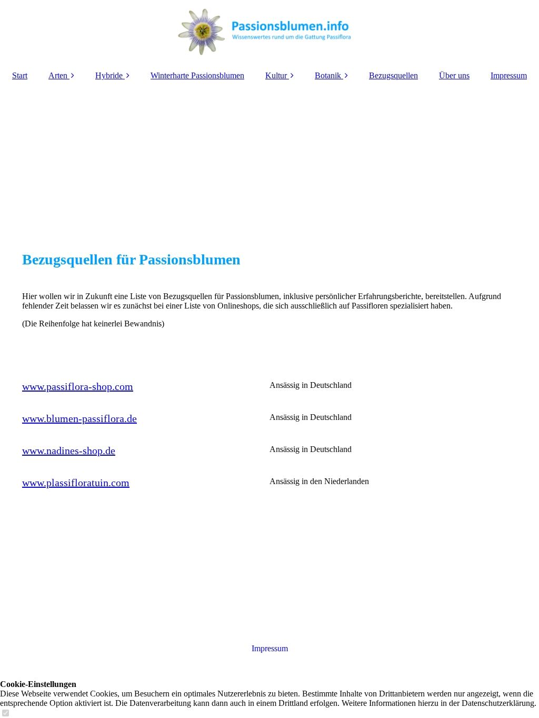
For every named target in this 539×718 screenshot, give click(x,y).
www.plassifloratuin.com (75, 482)
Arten (57, 75)
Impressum (509, 75)
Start (19, 75)
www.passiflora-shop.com (77, 386)
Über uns (454, 75)
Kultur (276, 75)
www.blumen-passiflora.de (79, 418)
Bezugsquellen (393, 75)
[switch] (5, 713)
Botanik (328, 75)
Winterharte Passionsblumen (197, 75)
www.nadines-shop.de (68, 450)
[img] (269, 31)
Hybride (109, 75)
